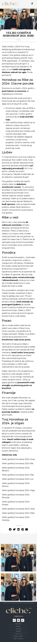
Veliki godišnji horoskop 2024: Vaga (18, 490)
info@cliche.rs (18, 616)
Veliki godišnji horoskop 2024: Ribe (18, 513)
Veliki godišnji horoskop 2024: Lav (17, 479)
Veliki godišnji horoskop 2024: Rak (18, 475)
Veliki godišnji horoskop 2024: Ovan (18, 459)
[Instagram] (14, 620)
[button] (10, 529)
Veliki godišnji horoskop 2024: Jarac (18, 509)
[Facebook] (18, 620)
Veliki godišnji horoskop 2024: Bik (17, 463)
